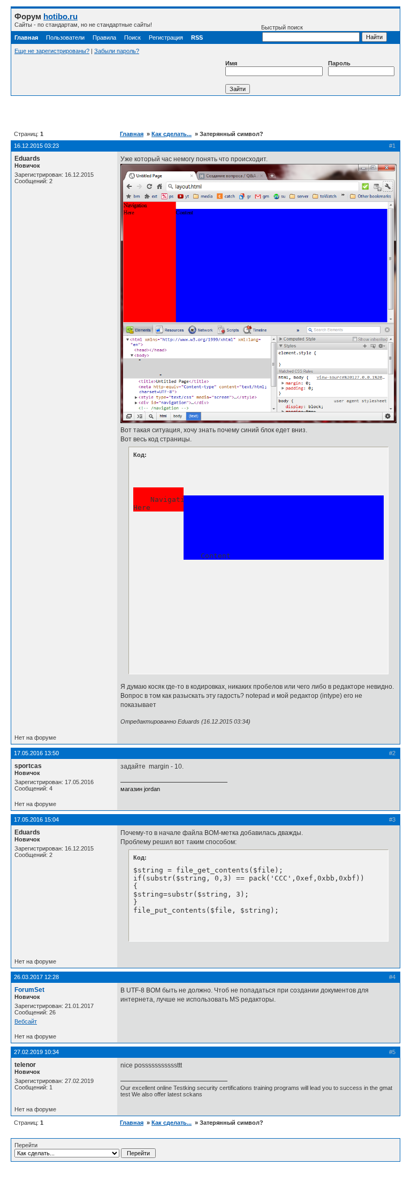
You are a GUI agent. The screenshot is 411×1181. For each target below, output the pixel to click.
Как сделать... (171, 134)
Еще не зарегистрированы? (51, 51)
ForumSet (29, 990)
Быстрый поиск (282, 27)
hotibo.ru (60, 16)
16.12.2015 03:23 (36, 145)
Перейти (25, 1145)
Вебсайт (25, 1021)
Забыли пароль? (116, 51)
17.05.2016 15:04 (36, 819)
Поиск (132, 37)
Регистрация (166, 37)
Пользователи (65, 37)
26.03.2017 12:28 (36, 977)
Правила (104, 37)
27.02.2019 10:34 (36, 1052)
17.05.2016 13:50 (36, 753)
